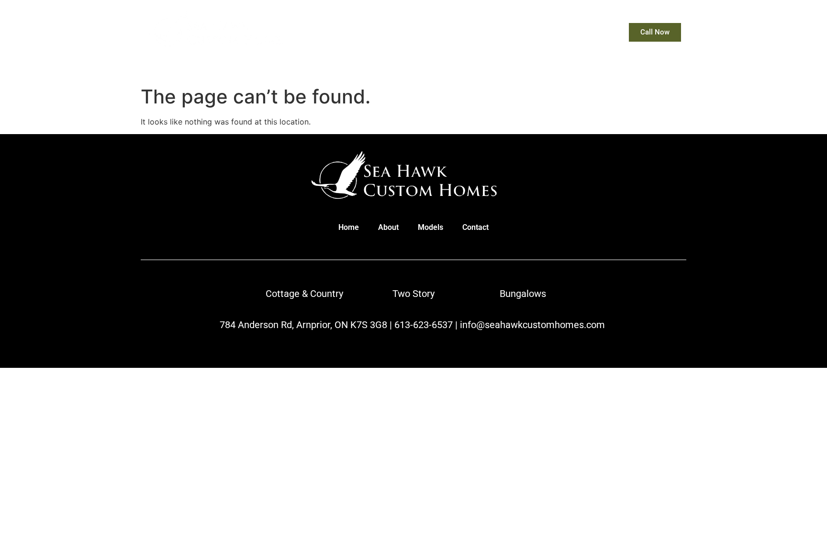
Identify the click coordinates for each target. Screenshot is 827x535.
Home (466, 32)
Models (548, 32)
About (506, 32)
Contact (593, 32)
